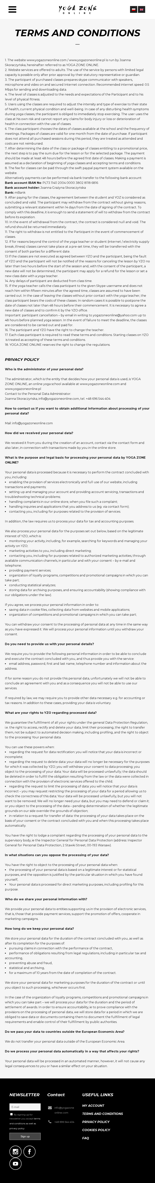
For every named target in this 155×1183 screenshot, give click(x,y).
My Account (93, 1106)
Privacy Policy (95, 1122)
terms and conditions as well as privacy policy (24, 1123)
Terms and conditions (102, 1114)
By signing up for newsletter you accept (24, 1121)
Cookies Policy (96, 1130)
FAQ (85, 1138)
